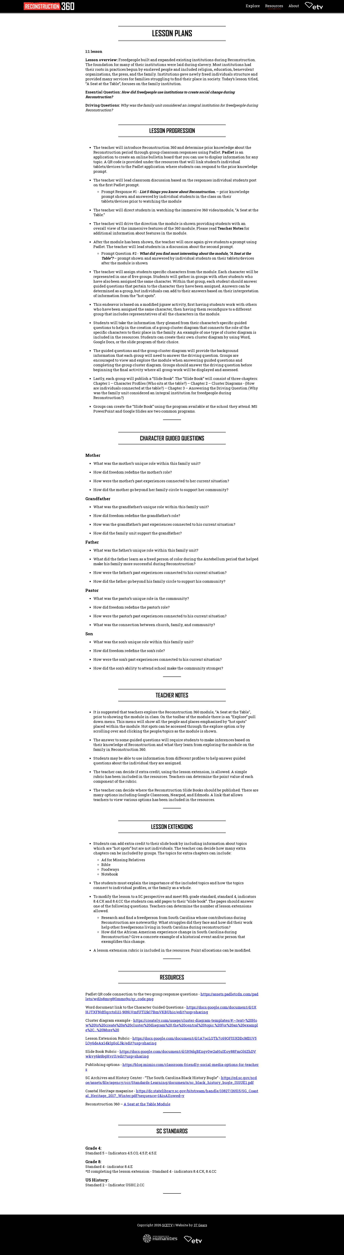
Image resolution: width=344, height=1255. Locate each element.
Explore (253, 5)
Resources (274, 5)
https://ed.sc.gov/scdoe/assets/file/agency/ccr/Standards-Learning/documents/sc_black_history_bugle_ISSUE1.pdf (171, 1080)
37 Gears (200, 1225)
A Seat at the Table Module (147, 1104)
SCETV (167, 1225)
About (293, 5)
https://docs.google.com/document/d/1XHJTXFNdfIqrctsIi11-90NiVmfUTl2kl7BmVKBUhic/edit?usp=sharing (170, 1009)
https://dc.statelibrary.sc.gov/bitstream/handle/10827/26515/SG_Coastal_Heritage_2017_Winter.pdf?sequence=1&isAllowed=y (171, 1093)
